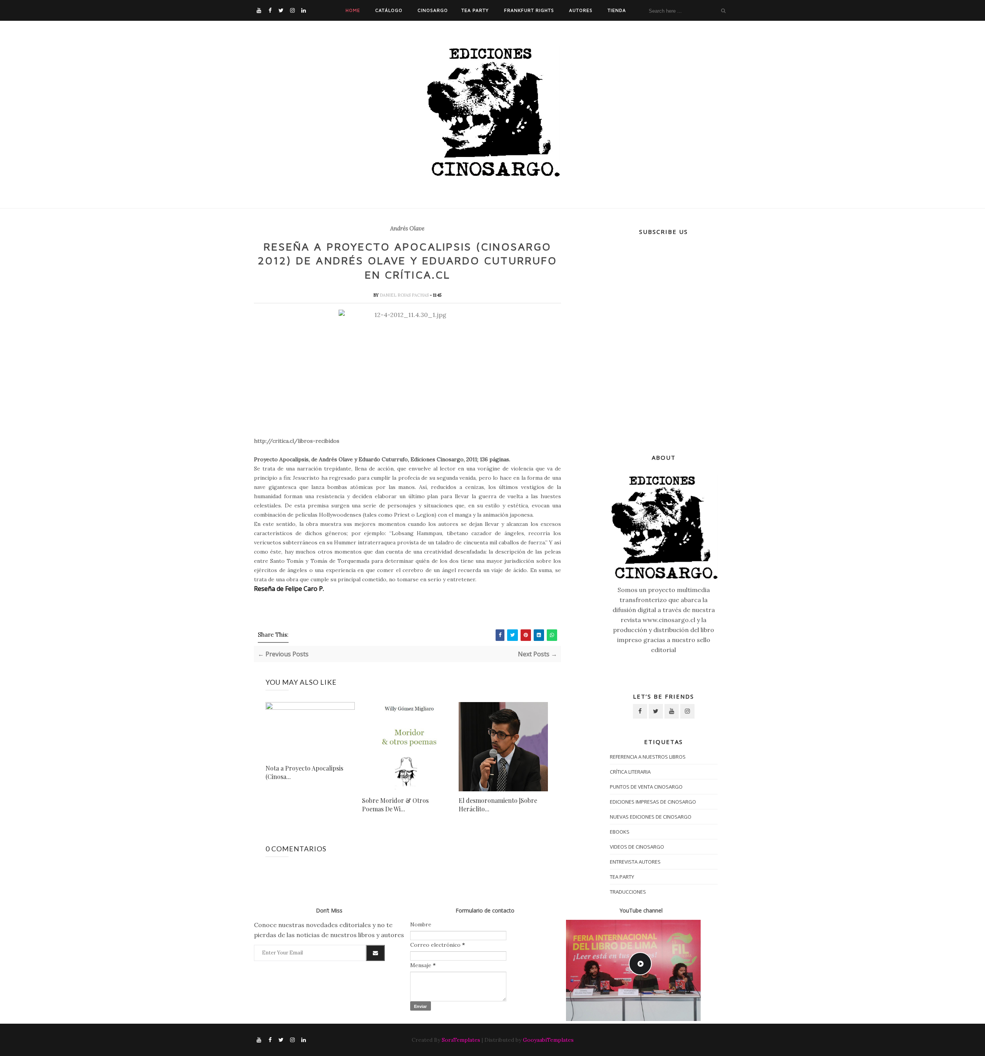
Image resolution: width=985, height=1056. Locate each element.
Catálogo (388, 10)
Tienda (617, 10)
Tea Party (475, 10)
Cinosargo (432, 10)
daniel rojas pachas (405, 295)
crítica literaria (630, 771)
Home (353, 10)
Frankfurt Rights (529, 10)
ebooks (619, 831)
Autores (581, 10)
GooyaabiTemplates (548, 1039)
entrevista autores (635, 861)
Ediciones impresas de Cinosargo (653, 801)
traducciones (628, 891)
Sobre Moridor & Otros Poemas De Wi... (395, 804)
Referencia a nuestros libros (648, 756)
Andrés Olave (407, 228)
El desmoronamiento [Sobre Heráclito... (498, 804)
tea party (622, 876)
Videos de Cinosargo (637, 846)
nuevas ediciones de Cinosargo (650, 816)
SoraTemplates (461, 1039)
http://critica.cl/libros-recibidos (296, 440)
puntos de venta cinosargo (646, 786)
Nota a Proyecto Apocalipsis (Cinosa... (304, 772)
